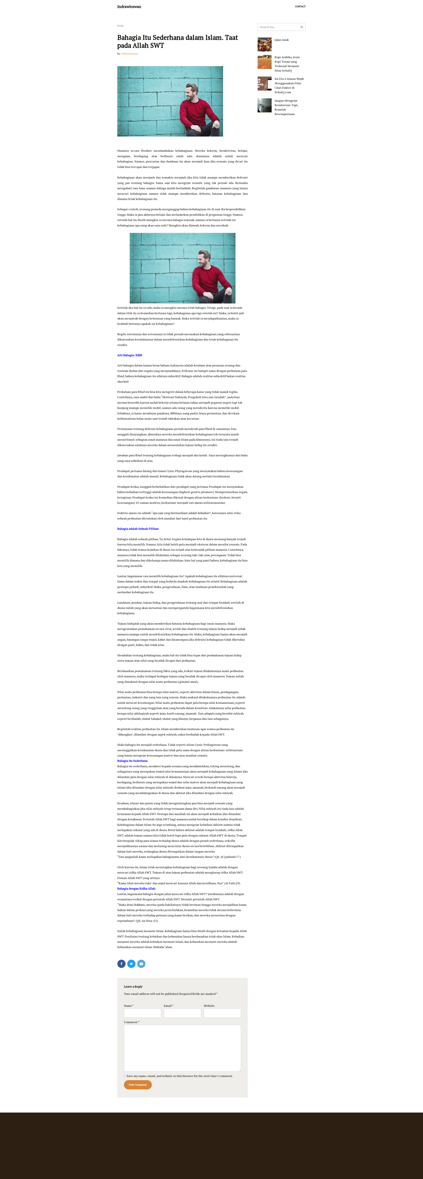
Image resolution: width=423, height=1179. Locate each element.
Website (209, 1006)
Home (120, 25)
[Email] (141, 964)
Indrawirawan (129, 53)
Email (169, 1006)
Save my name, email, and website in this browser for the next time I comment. (180, 1076)
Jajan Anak (282, 40)
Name (129, 1006)
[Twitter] (131, 964)
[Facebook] (121, 964)
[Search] (302, 27)
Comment (131, 1022)
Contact (300, 6)
